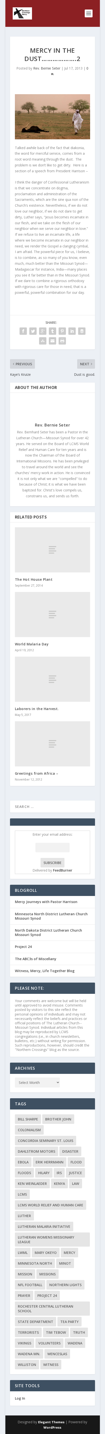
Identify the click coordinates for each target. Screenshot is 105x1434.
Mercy (69, 1252)
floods (24, 1172)
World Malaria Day (32, 644)
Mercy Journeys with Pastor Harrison (46, 901)
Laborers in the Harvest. (37, 708)
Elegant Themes (51, 1422)
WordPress (52, 1427)
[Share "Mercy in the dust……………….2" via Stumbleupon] (43, 341)
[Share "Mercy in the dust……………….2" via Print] (62, 341)
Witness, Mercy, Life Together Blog (44, 970)
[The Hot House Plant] (52, 549)
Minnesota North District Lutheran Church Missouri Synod (51, 916)
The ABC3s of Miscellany (35, 958)
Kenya (59, 1183)
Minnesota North (35, 1263)
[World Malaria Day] (52, 614)
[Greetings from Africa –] (52, 743)
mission (25, 1274)
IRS (59, 1172)
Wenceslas (57, 1354)
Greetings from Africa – (36, 773)
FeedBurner (62, 870)
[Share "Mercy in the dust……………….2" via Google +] (43, 331)
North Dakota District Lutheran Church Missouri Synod (48, 932)
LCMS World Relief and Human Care (50, 1205)
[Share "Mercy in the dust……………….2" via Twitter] (33, 331)
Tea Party (69, 1321)
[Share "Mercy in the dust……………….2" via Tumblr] (52, 331)
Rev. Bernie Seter (46, 68)
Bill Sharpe (28, 1119)
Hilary (44, 1172)
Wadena (75, 1343)
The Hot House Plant (34, 579)
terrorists (28, 1332)
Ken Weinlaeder (32, 1183)
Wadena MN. (29, 1354)
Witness (50, 1364)
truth (79, 1332)
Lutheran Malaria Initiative (44, 1226)
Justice (75, 1172)
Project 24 (23, 946)
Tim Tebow (56, 1332)
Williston (27, 1364)
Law (75, 1183)
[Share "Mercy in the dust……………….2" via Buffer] (82, 331)
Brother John (58, 1119)
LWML (23, 1252)
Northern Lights (65, 1284)
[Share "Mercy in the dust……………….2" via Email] (52, 341)
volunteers (49, 1343)
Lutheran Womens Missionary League (46, 1239)
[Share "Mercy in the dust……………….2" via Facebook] (23, 331)
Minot (65, 1263)
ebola (23, 1162)
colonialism (29, 1130)
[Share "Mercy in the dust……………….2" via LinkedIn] (72, 331)
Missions (47, 1274)
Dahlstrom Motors (36, 1151)
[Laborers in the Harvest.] (52, 679)
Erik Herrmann (49, 1162)
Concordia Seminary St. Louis (45, 1140)
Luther (24, 1215)
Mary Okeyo (46, 1252)
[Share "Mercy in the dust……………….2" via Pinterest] (62, 331)
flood (76, 1162)
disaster (70, 1151)
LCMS (22, 1194)
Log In (20, 1398)
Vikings (24, 1343)
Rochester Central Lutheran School (45, 1308)
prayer (24, 1295)
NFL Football (30, 1284)
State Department (35, 1321)
